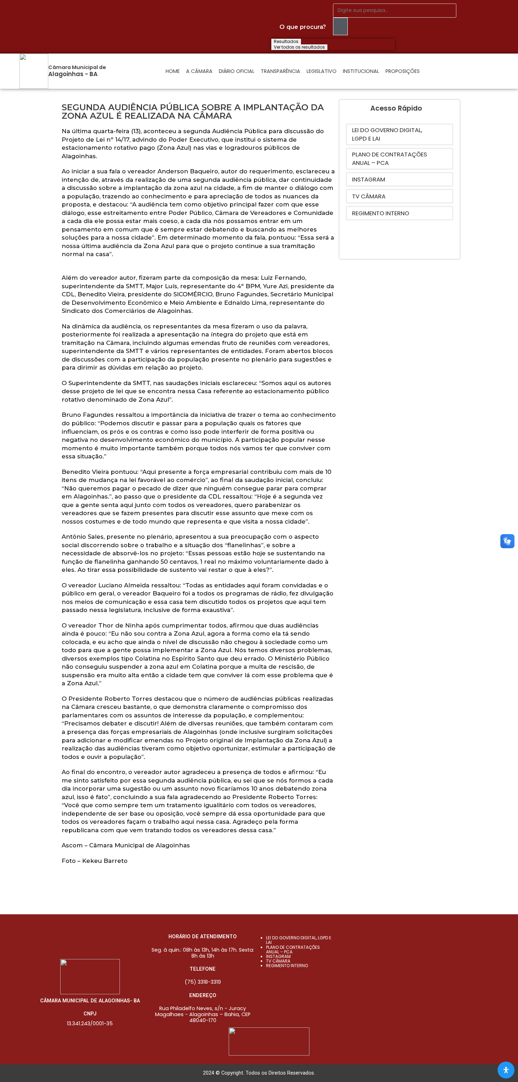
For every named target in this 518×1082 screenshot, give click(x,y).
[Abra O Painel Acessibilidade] (506, 1070)
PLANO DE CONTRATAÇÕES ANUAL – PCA (293, 949)
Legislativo (322, 71)
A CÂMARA (199, 71)
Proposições (403, 71)
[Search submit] (340, 26)
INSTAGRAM (278, 956)
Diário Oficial (236, 71)
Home (173, 71)
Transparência (280, 71)
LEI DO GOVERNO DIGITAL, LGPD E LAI (298, 940)
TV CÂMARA (278, 961)
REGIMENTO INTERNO (287, 966)
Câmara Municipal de (77, 67)
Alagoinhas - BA (73, 74)
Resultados (286, 41)
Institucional (361, 71)
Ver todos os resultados (299, 47)
